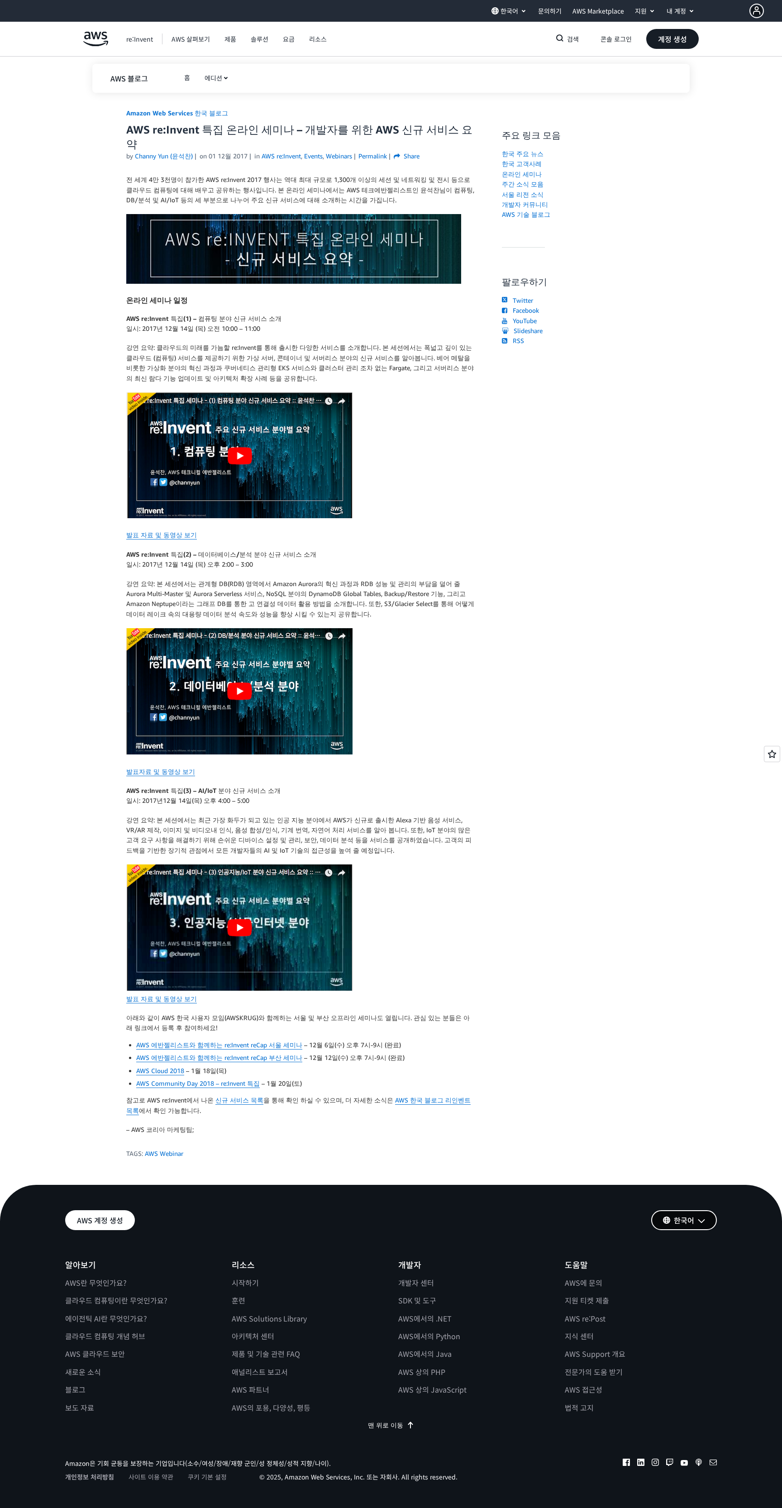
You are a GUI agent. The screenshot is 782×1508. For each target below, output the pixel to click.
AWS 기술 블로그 (526, 214)
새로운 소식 (83, 1371)
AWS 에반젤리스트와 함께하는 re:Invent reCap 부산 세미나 (219, 1057)
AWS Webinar (164, 1153)
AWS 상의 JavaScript (432, 1389)
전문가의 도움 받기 (594, 1371)
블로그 (75, 1389)
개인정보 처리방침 (89, 1476)
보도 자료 (79, 1407)
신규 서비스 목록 (239, 1100)
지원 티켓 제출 (587, 1300)
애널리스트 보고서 (260, 1371)
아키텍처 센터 (253, 1336)
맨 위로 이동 (385, 1425)
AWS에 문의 (583, 1282)
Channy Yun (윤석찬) (164, 156)
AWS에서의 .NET (425, 1318)
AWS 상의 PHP (421, 1371)
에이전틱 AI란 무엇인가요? (106, 1318)
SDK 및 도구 (417, 1300)
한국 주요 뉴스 (523, 153)
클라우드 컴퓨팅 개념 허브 (105, 1336)
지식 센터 (579, 1336)
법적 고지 (579, 1407)
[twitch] (669, 1464)
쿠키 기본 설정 (207, 1476)
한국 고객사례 (522, 163)
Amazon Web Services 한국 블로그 (177, 113)
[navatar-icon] (756, 11)
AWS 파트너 (250, 1389)
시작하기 (245, 1282)
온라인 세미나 (522, 174)
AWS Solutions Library (269, 1318)
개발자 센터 (416, 1282)
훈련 (238, 1300)
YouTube (523, 321)
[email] (713, 1464)
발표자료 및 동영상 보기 (160, 771)
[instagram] (655, 1464)
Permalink (372, 156)
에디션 (213, 77)
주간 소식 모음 (523, 184)
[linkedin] (640, 1464)
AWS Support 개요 (595, 1353)
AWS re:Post (585, 1318)
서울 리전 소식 (523, 194)
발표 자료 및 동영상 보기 (161, 535)
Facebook (524, 310)
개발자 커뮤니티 (525, 204)
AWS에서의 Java (425, 1353)
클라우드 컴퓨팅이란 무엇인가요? (116, 1300)
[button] (765, 11)
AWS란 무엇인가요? (96, 1282)
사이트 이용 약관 (151, 1476)
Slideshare (526, 330)
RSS (516, 340)
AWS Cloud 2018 (160, 1070)
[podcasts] (698, 1464)
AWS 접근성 (583, 1389)
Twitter (521, 300)
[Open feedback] (772, 754)
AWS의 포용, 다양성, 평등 (271, 1407)
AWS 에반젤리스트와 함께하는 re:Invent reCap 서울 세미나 (219, 1045)
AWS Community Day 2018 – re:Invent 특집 (198, 1083)
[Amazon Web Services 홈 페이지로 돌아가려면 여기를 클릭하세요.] (95, 44)
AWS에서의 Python (429, 1336)
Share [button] (411, 156)
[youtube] (684, 1464)
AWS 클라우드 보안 (95, 1353)
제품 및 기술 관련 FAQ (266, 1353)
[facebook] (626, 1464)
